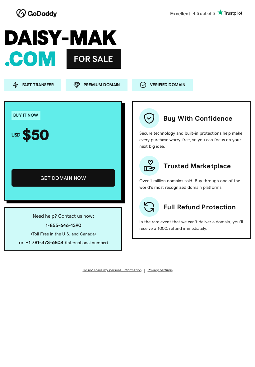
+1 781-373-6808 (44, 242)
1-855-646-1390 (63, 225)
